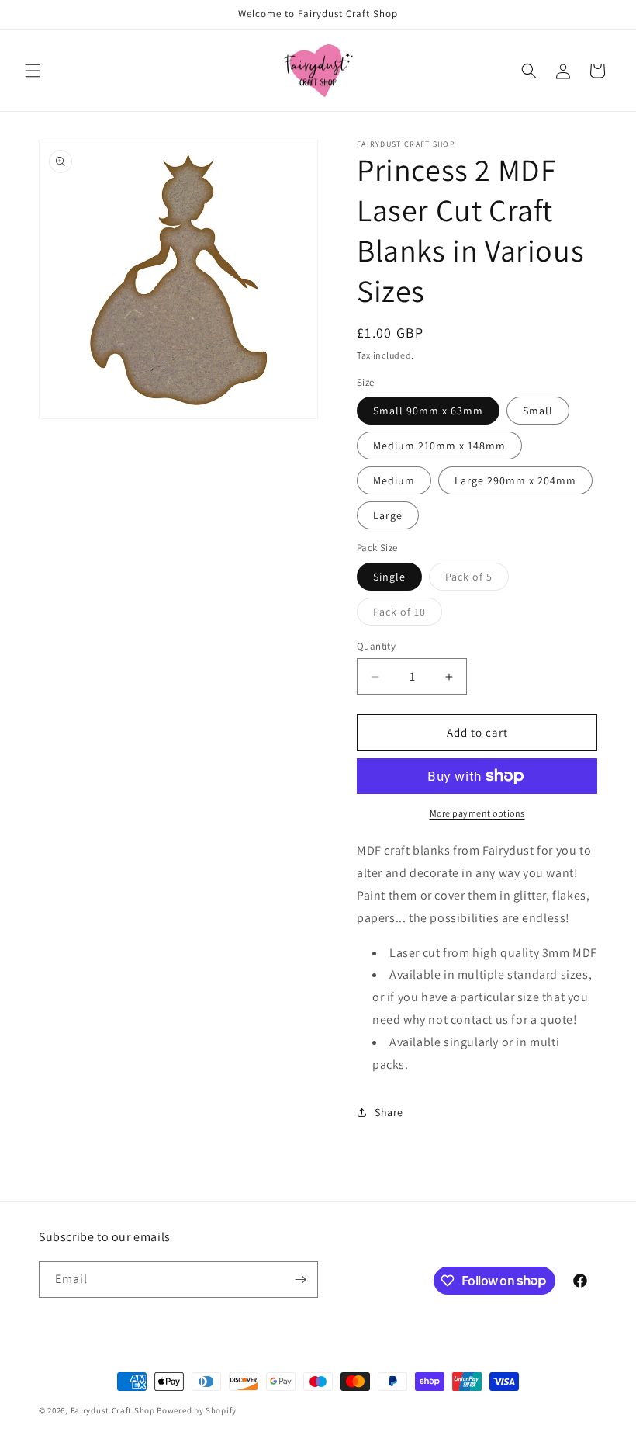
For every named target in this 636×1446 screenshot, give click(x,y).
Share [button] (389, 1112)
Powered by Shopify (197, 1410)
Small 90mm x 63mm (428, 411)
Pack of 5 (477, 580)
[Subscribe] (300, 1279)
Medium (394, 480)
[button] (33, 71)
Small (538, 411)
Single (389, 577)
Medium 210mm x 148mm (439, 446)
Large (388, 515)
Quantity (376, 646)
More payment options (477, 813)
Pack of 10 (407, 615)
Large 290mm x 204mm (515, 480)
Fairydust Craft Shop (113, 1410)
